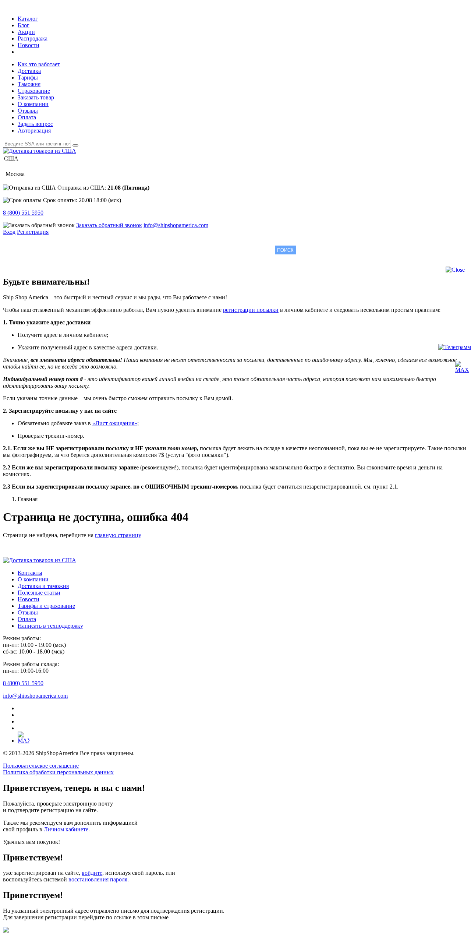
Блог (23, 25)
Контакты (30, 573)
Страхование (34, 91)
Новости (28, 45)
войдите (92, 873)
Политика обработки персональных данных (58, 772)
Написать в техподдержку (50, 626)
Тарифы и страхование (46, 606)
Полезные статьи (39, 592)
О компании (33, 104)
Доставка (29, 71)
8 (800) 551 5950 (23, 212)
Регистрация (33, 232)
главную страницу (118, 535)
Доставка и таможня (43, 586)
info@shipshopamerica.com (176, 225)
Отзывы (28, 111)
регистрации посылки (251, 310)
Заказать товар (36, 97)
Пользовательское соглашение (41, 765)
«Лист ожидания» (114, 423)
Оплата (27, 117)
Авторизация (34, 130)
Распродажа (32, 38)
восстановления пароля (97, 879)
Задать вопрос (35, 124)
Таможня (29, 84)
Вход (9, 232)
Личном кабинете (66, 829)
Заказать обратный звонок (109, 225)
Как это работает (39, 64)
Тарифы (28, 77)
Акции (26, 32)
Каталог (28, 18)
